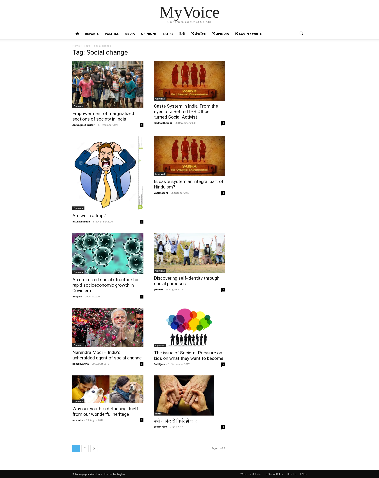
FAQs (303, 474)
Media (130, 34)
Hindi (158, 413)
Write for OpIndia (250, 474)
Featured (160, 174)
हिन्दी (182, 34)
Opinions (149, 34)
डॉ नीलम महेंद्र (160, 426)
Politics (112, 34)
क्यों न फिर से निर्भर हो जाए (175, 421)
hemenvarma (80, 363)
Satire (168, 34)
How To (291, 474)
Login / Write (250, 34)
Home (76, 46)
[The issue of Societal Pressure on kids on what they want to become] (189, 327)
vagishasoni (161, 192)
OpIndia (222, 34)
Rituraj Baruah (81, 221)
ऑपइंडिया (200, 34)
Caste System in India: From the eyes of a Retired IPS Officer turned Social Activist (186, 111)
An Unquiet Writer (83, 124)
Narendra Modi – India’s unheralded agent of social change (107, 355)
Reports (92, 34)
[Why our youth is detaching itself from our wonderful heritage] (107, 389)
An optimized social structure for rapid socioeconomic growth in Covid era (105, 285)
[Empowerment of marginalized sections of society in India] (107, 84)
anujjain (77, 296)
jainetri (158, 289)
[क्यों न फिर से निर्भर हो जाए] (189, 395)
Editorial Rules (274, 474)
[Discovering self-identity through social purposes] (189, 253)
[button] (301, 34)
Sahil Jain (159, 364)
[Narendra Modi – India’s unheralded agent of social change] (107, 327)
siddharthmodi (163, 122)
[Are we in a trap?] (107, 173)
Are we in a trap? (89, 215)
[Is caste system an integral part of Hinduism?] (189, 156)
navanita (77, 420)
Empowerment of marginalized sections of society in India (103, 116)
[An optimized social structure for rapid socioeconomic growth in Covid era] (107, 253)
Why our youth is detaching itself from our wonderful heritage (105, 411)
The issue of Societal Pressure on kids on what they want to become (188, 355)
